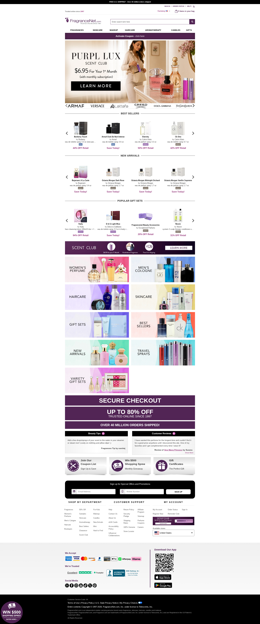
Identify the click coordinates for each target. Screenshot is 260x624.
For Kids (96, 510)
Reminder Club (173, 514)
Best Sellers (84, 526)
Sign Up (178, 492)
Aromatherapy (84, 522)
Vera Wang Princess (173, 450)
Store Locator (128, 531)
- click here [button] (130, 36)
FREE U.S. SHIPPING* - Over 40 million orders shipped (130, 2)
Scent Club (83, 535)
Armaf (114, 139)
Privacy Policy (87, 603)
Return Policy (128, 510)
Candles (96, 518)
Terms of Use (73, 603)
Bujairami (81, 183)
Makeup (114, 30)
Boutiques (68, 529)
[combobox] (152, 21)
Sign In (167, 6)
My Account (157, 510)
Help (189, 6)
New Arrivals (98, 522)
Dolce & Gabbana (114, 227)
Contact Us (113, 514)
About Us (112, 518)
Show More (189, 453)
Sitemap (141, 516)
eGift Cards (113, 522)
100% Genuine (129, 527)
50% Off (82, 510)
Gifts (189, 30)
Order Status (178, 6)
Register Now (158, 514)
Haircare (130, 30)
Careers (141, 527)
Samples (82, 514)
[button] (193, 105)
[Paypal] (99, 559)
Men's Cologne (70, 521)
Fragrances (77, 30)
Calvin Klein (147, 139)
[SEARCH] (192, 21)
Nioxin (179, 227)
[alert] (164, 11)
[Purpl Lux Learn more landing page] (173, 522)
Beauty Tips (94, 433)
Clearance (83, 531)
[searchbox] (149, 21)
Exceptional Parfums (147, 228)
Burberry (82, 139)
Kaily (82, 227)
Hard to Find (98, 531)
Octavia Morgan (114, 183)
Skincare (98, 30)
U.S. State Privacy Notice (106, 603)
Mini (95, 526)
